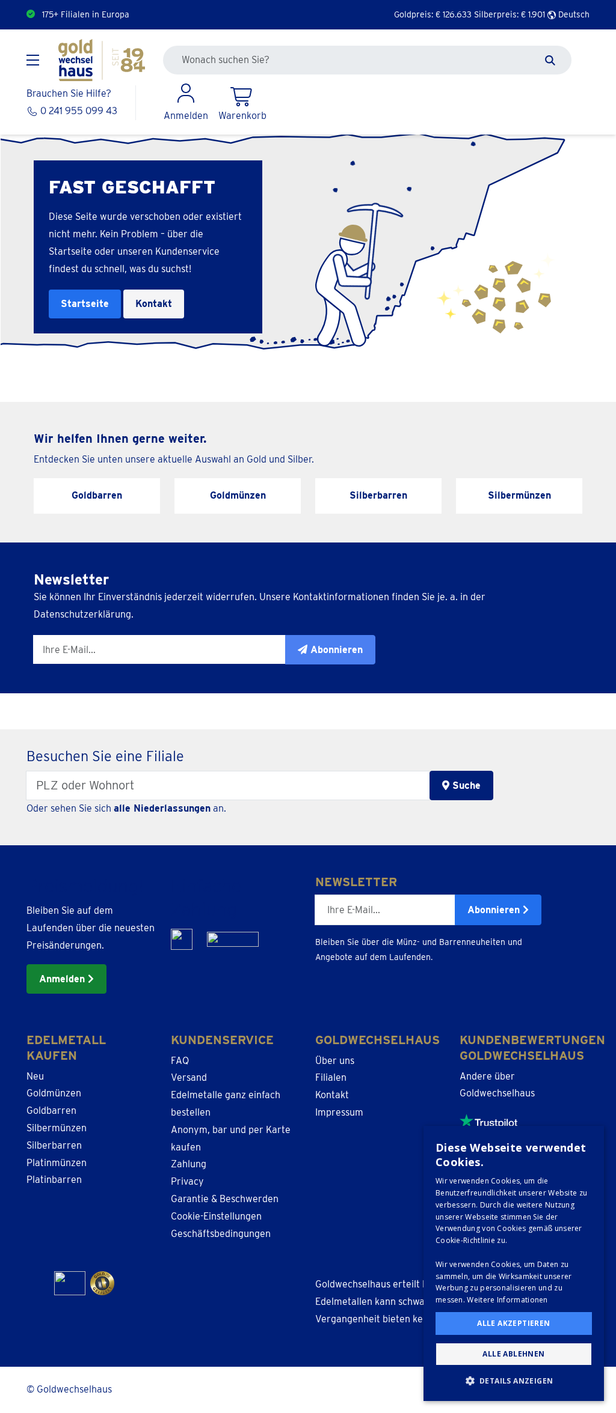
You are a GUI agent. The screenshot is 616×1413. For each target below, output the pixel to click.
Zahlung (188, 1164)
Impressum (339, 1112)
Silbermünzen (56, 1128)
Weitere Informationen (507, 1300)
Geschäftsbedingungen (221, 1233)
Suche (465, 785)
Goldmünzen (53, 1093)
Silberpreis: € (509, 14)
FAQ (180, 1060)
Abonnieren (495, 910)
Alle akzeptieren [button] (513, 1323)
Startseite (85, 303)
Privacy (187, 1181)
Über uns (334, 1060)
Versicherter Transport (86, 14)
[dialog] (514, 1263)
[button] (514, 1381)
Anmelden (63, 979)
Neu (35, 1076)
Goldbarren (51, 1110)
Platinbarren (54, 1179)
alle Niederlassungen (162, 808)
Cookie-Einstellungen (216, 1216)
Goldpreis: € (433, 14)
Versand (189, 1077)
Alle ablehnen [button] (513, 1354)
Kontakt (153, 303)
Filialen (330, 1077)
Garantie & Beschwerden (225, 1199)
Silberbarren (54, 1145)
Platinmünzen (56, 1162)
